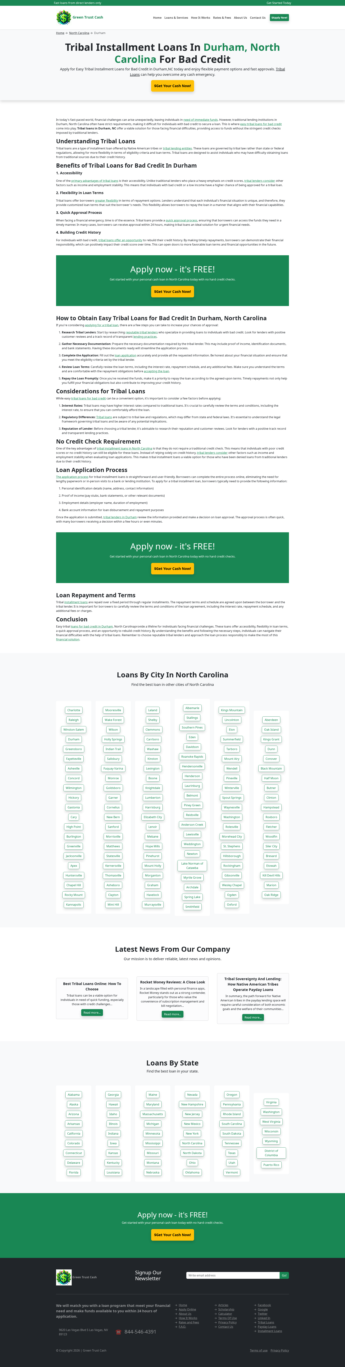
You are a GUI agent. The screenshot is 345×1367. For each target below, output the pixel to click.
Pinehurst (152, 856)
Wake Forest (113, 720)
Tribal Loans (266, 1322)
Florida (73, 1172)
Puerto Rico (271, 1165)
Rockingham (231, 866)
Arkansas (73, 1124)
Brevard (271, 856)
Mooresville (113, 710)
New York (192, 1134)
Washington (232, 817)
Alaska (73, 1104)
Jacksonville (74, 856)
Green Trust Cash (87, 17)
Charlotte (73, 710)
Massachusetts (152, 1114)
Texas (232, 1153)
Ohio (192, 1163)
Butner (271, 788)
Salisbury (113, 759)
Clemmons (153, 730)
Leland (152, 710)
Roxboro (271, 817)
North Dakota (192, 1153)
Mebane (152, 836)
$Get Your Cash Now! (172, 291)
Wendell (231, 768)
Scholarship (226, 1309)
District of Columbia (271, 1153)
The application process (72, 477)
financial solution (67, 639)
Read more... (92, 1013)
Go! (284, 1275)
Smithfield (192, 907)
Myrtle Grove (192, 878)
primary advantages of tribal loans (94, 181)
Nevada (192, 1095)
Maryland (152, 1104)
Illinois (113, 1124)
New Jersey (192, 1114)
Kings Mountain (232, 710)
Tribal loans (104, 417)
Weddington (192, 844)
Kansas (113, 1153)
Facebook (264, 1305)
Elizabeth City (153, 817)
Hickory (73, 798)
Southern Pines (192, 727)
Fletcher (271, 827)
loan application (125, 355)
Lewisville (192, 834)
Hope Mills (153, 846)
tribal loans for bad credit (88, 398)
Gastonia (74, 807)
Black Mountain (271, 768)
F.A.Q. (182, 1327)
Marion (271, 885)
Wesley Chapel (232, 885)
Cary (74, 817)
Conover (271, 759)
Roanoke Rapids (192, 757)
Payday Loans (267, 1327)
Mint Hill (113, 905)
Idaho (113, 1114)
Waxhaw (152, 749)
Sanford (113, 827)
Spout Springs (232, 798)
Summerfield (232, 739)
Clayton (113, 895)
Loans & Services (176, 18)
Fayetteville (73, 759)
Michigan (152, 1124)
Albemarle (192, 708)
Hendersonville (192, 766)
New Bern (113, 817)
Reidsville (192, 815)
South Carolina (232, 1124)
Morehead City (232, 836)
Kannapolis (73, 905)
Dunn (271, 749)
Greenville (73, 846)
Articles (223, 1305)
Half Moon (271, 778)
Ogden (231, 895)
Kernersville (113, 866)
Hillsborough (232, 856)
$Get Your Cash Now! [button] (172, 85)
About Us (240, 18)
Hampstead (271, 807)
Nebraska (152, 1172)
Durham (73, 739)
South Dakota (231, 1134)
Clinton (271, 798)
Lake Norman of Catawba (192, 866)
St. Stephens (231, 846)
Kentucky (113, 1163)
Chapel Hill (73, 885)
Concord (74, 778)
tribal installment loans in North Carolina (124, 448)
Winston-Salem (73, 730)
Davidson (192, 747)
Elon (232, 730)
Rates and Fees (189, 1322)
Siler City (271, 846)
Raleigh (74, 720)
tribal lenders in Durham (120, 517)
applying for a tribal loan (101, 325)
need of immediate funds (200, 120)
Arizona (73, 1114)
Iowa (113, 1143)
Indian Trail (113, 749)
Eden (192, 737)
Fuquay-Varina (113, 768)
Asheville (74, 768)
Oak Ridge (271, 895)
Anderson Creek (192, 825)
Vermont (232, 1172)
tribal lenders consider (259, 181)
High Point (73, 827)
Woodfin (271, 836)
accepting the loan (156, 371)
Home (157, 18)
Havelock (153, 895)
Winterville (232, 788)
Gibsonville (231, 875)
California (73, 1134)
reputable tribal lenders (142, 332)
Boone (152, 778)
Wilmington (74, 788)
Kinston (153, 759)
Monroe (113, 778)
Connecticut (74, 1153)
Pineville (231, 778)
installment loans (76, 602)
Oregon (232, 1095)
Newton (192, 854)
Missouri (153, 1153)
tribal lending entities (177, 148)
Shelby (152, 720)
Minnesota (153, 1134)
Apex (73, 866)
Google (263, 1309)
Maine (153, 1095)
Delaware (73, 1163)
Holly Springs (113, 739)
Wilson (113, 730)
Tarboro (231, 749)
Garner (113, 798)
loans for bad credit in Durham (92, 626)
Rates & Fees (222, 18)
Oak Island (271, 730)
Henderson (192, 776)
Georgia (113, 1095)
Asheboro (113, 885)
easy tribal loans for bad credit (261, 124)
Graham (152, 885)
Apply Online (187, 1309)
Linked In (264, 1318)
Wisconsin (271, 1131)
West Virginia (271, 1122)
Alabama (74, 1095)
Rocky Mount (74, 895)
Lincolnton (232, 720)
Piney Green (192, 805)
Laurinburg (192, 786)
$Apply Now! (279, 17)
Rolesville (232, 827)
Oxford (232, 905)
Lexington (153, 768)
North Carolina (79, 33)
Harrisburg (152, 807)
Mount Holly (152, 866)
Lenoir (152, 827)
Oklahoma (192, 1172)
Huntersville (74, 875)
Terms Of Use (227, 1318)
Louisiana (113, 1172)
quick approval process (181, 220)
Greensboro (73, 749)
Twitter (263, 1314)
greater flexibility (106, 201)
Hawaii (113, 1104)
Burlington (73, 836)
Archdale (192, 887)
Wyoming (271, 1141)
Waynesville (232, 807)
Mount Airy (231, 759)
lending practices (145, 337)
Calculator (225, 1314)
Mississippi (152, 1143)
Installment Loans (270, 1331)
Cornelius (113, 807)
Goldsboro (113, 788)
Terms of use (259, 1350)
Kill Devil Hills (271, 875)
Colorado (73, 1143)
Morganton (153, 875)
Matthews (113, 846)
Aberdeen (271, 720)
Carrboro (152, 739)
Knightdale (152, 788)
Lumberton (152, 798)
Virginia (271, 1102)
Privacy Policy (227, 1322)
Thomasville (113, 875)
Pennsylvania (232, 1104)
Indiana (113, 1134)
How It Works (200, 18)
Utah (232, 1163)
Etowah (271, 866)
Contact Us (258, 18)
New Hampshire (192, 1104)
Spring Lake (192, 897)
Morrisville (113, 836)
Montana (153, 1163)
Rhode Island (232, 1114)
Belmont (192, 795)
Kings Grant (271, 739)
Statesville (113, 856)
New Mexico (192, 1124)
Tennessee (232, 1143)
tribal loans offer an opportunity (120, 240)
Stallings (192, 718)
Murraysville (152, 905)
